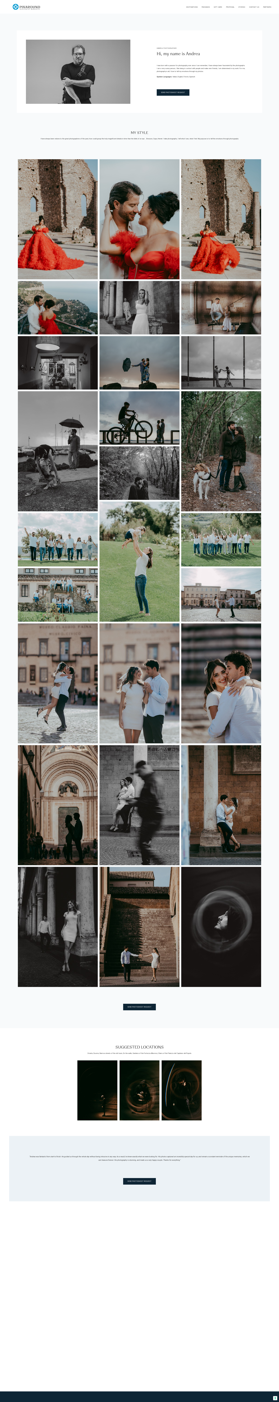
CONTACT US (254, 7)
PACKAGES (206, 7)
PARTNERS (267, 7)
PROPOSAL (230, 7)
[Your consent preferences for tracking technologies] (275, 1398)
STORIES (241, 7)
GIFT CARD (218, 7)
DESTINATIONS (192, 7)
